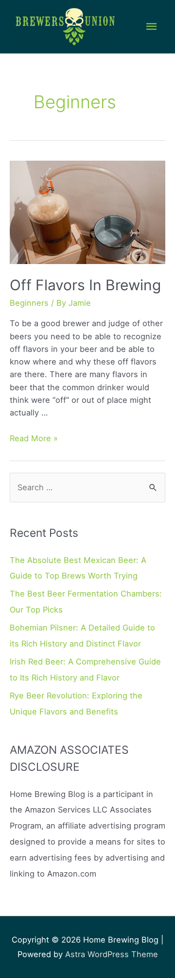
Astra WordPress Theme (111, 954)
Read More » (34, 438)
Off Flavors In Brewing (85, 285)
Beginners (29, 303)
